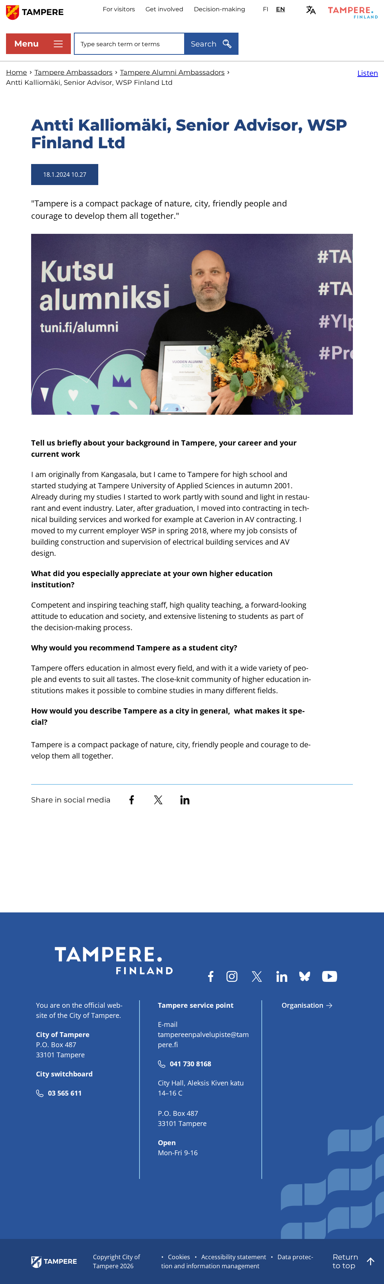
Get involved (164, 9)
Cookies (179, 1257)
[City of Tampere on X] (256, 976)
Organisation (302, 1005)
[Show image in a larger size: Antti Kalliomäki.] (192, 324)
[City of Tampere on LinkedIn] (281, 976)
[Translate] (311, 10)
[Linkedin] (184, 799)
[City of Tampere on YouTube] (329, 976)
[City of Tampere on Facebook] (210, 976)
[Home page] (39, 12)
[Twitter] (158, 799)
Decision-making (219, 9)
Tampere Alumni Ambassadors (172, 72)
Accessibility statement (233, 1257)
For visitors (119, 9)
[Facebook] (131, 799)
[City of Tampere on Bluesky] (304, 976)
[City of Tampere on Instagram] (231, 976)
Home (16, 72)
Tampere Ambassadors (73, 72)
